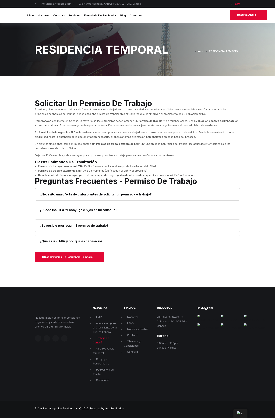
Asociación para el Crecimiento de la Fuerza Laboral (105, 327)
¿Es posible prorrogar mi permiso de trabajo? (74, 225)
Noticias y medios (137, 329)
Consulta (59, 15)
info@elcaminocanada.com (56, 3)
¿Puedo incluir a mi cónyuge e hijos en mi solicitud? (78, 210)
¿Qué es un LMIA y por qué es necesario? (71, 241)
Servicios (74, 15)
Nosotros (43, 15)
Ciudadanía (102, 380)
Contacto (136, 15)
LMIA (99, 317)
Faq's (237, 3)
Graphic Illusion (114, 408)
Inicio (30, 15)
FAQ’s (130, 323)
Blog (123, 15)
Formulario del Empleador (100, 15)
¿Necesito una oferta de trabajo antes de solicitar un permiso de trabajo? (96, 194)
